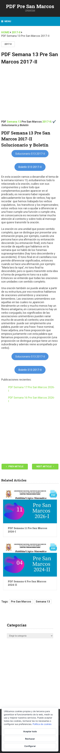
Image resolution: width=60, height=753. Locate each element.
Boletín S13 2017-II (30, 167)
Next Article (44, 466)
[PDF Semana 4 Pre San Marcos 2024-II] (30, 559)
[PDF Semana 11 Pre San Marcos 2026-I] (30, 505)
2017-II (8, 44)
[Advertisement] (30, 94)
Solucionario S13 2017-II (30, 153)
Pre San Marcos (21, 601)
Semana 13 (43, 601)
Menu (7, 21)
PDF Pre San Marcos (30, 6)
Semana (12, 121)
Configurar (30, 746)
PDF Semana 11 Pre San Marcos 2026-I (27, 529)
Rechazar (30, 738)
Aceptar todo (30, 731)
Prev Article (15, 466)
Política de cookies (42, 724)
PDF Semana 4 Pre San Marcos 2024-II (27, 583)
